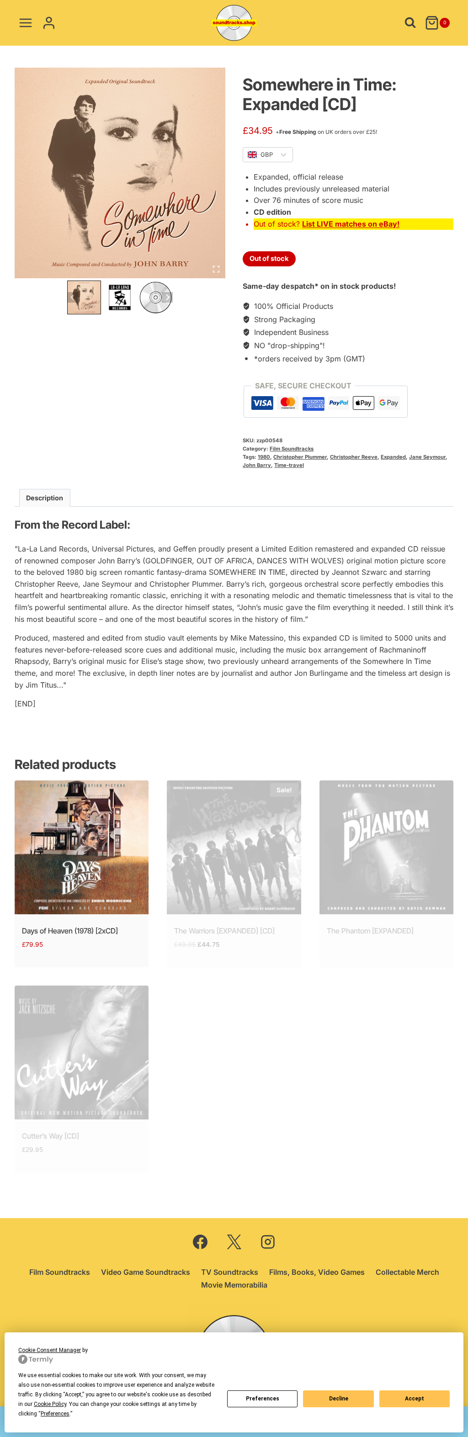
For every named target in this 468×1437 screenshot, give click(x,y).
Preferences (262, 1398)
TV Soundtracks (229, 1272)
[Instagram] (267, 1242)
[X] (234, 1242)
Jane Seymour (427, 457)
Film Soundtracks (292, 448)
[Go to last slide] (72, 297)
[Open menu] (26, 22)
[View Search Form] (410, 22)
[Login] (49, 22)
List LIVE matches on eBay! (350, 223)
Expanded (393, 457)
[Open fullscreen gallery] (216, 269)
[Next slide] (167, 297)
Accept (414, 1398)
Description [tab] (44, 498)
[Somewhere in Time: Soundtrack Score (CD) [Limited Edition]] (120, 173)
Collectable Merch (407, 1272)
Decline (338, 1398)
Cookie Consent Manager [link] (49, 1350)
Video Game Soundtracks (145, 1272)
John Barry (257, 465)
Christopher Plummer (300, 457)
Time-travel (289, 465)
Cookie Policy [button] (50, 1404)
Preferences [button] (55, 1413)
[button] (84, 297)
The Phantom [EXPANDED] (370, 930)
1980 (264, 457)
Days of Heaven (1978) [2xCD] (70, 930)
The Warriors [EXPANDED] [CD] (224, 930)
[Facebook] (200, 1242)
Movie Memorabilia (234, 1284)
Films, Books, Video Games (317, 1272)
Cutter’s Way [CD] (50, 1135)
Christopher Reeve (354, 457)
